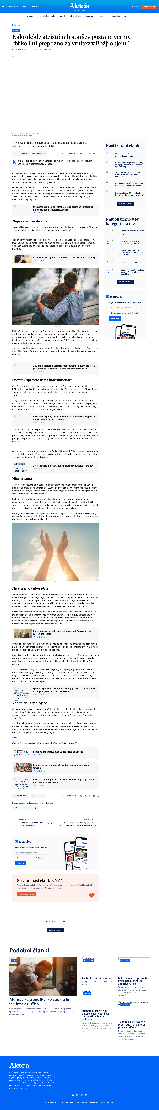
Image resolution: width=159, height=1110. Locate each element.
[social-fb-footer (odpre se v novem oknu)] (77, 1095)
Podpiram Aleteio (25, 894)
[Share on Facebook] (81, 153)
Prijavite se (21, 863)
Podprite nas (147, 6)
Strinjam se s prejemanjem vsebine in (30, 858)
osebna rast (124, 960)
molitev (14, 960)
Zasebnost (110, 1102)
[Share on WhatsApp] (98, 153)
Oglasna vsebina (114, 16)
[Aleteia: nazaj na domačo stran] (79, 5)
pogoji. (41, 858)
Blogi (101, 16)
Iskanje (36, 7)
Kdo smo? (69, 1102)
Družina (127, 16)
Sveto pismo (88, 960)
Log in (63, 921)
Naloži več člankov (125, 204)
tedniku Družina (50, 743)
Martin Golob (90, 16)
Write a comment (55, 930)
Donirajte (61, 1102)
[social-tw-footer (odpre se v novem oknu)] (82, 1095)
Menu (31, 16)
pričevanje (18, 808)
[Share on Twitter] (90, 153)
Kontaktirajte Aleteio (97, 1102)
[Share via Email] (94, 153)
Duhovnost (16, 25)
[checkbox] (15, 858)
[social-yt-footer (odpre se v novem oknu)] (73, 1095)
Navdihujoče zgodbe (47, 16)
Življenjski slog (75, 16)
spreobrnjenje (31, 808)
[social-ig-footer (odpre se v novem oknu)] (86, 1095)
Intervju (63, 16)
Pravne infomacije (81, 1102)
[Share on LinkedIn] (85, 153)
